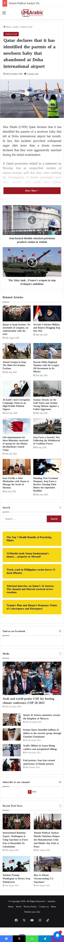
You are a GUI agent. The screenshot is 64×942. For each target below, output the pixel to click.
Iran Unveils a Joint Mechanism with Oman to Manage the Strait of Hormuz (16, 483)
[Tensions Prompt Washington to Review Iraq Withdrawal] (16, 864)
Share (53, 906)
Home (8, 27)
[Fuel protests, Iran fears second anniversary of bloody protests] (12, 765)
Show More (31, 190)
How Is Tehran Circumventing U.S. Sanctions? (44, 878)
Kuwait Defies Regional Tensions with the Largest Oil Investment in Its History (46, 367)
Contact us (44, 906)
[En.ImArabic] (32, 13)
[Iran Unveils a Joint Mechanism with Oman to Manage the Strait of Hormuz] (17, 467)
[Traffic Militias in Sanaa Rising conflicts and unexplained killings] (12, 750)
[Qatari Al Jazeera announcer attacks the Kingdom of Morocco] (12, 719)
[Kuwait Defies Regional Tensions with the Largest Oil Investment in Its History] (47, 351)
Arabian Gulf (26, 27)
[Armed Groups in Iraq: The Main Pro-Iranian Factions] (17, 351)
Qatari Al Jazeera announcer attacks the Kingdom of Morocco (41, 717)
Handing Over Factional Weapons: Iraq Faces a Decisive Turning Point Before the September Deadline (45, 484)
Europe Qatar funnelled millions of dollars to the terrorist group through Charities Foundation (42, 733)
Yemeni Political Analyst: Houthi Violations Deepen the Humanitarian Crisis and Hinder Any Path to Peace (47, 840)
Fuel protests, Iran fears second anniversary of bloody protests (39, 762)
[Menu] (4, 14)
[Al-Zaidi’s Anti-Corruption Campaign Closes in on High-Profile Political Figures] (17, 388)
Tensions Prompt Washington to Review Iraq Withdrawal (16, 878)
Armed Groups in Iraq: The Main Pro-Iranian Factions (14, 365)
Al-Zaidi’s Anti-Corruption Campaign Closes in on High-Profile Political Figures (16, 404)
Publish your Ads (32, 912)
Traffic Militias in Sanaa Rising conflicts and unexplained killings (40, 747)
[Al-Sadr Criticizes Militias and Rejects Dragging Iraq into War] (47, 313)
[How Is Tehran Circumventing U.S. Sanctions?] (47, 864)
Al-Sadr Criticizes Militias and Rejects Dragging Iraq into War (46, 327)
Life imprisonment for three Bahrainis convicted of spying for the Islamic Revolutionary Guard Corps (15, 443)
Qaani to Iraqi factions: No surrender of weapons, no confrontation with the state (16, 329)
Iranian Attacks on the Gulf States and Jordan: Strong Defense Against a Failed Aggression (46, 404)
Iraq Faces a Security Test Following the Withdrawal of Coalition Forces (46, 440)
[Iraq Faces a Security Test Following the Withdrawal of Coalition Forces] (47, 426)
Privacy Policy (30, 906)
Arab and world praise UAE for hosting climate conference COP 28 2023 (28, 701)
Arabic (16, 27)
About (18, 906)
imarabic (51, 901)
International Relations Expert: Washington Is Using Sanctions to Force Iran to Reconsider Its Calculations (15, 840)
